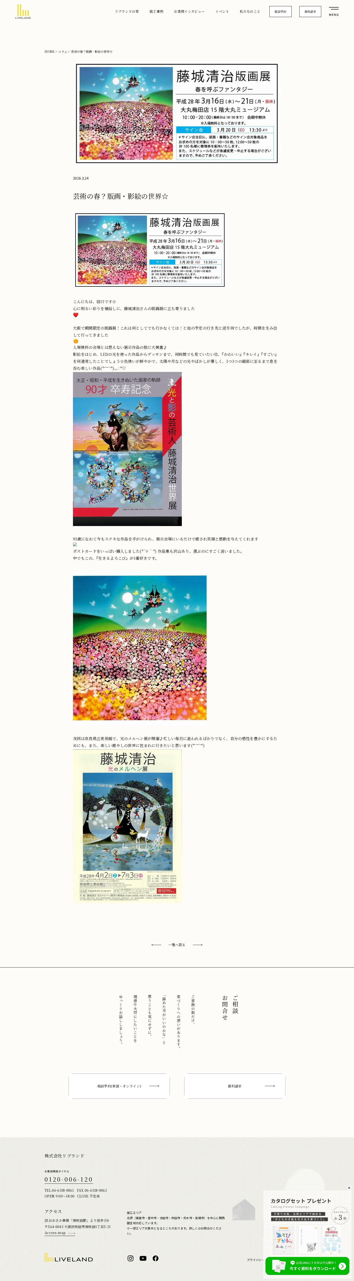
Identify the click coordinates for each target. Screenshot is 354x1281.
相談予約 (280, 11)
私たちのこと (250, 11)
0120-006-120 (69, 1179)
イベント (222, 11)
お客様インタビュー (189, 11)
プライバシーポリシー (261, 1260)
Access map (55, 1232)
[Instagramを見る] (130, 1258)
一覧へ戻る (177, 944)
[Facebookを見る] (155, 1258)
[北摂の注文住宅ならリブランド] (23, 11)
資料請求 (310, 11)
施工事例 (156, 11)
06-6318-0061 (63, 1190)
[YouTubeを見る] (143, 1258)
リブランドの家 (127, 11)
